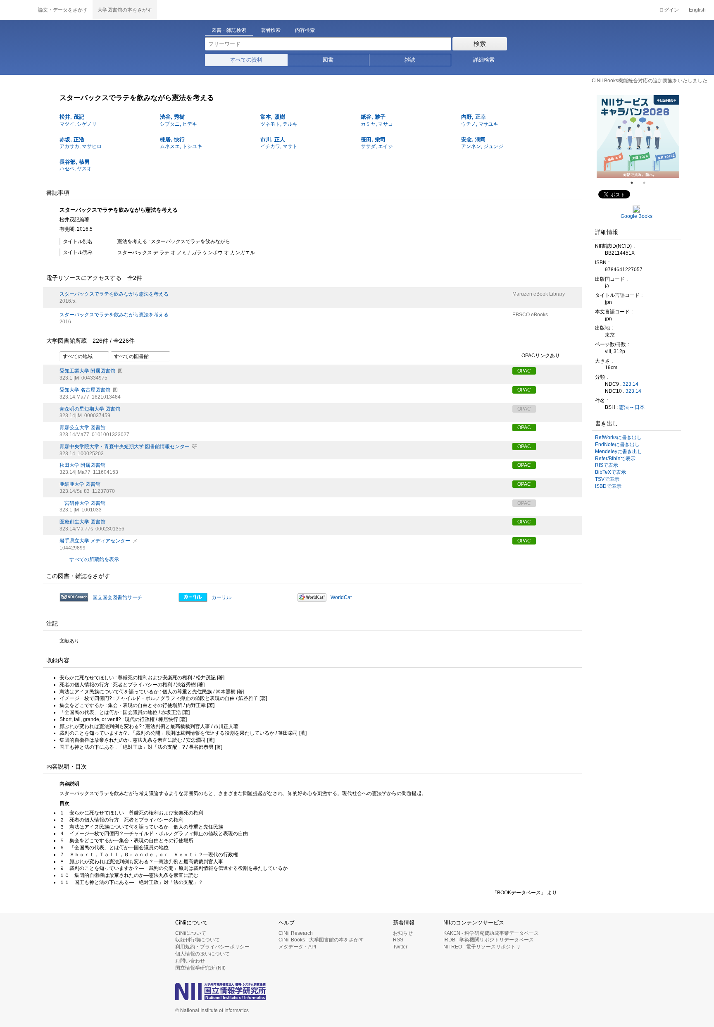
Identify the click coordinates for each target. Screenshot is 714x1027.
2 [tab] (647, 183)
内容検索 (305, 30)
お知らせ (403, 933)
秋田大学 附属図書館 (82, 465)
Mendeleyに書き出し (618, 451)
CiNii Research (295, 933)
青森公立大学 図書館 (82, 427)
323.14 (630, 384)
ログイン (669, 10)
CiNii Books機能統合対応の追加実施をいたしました (649, 81)
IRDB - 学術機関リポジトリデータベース (488, 940)
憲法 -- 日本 (632, 407)
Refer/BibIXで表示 (615, 458)
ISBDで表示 (608, 486)
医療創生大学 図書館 (82, 522)
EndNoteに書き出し (617, 444)
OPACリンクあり (540, 356)
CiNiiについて (190, 933)
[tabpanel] (638, 136)
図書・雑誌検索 (229, 30)
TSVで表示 (607, 479)
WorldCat (341, 597)
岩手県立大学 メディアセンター (95, 541)
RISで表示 (606, 465)
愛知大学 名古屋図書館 (85, 390)
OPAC (524, 371)
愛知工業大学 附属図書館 (87, 371)
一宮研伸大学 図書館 (82, 503)
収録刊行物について (197, 940)
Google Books (636, 216)
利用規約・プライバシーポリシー (212, 947)
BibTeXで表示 (610, 472)
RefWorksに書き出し (618, 437)
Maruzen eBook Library (538, 294)
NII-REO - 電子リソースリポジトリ (482, 947)
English (697, 10)
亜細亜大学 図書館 (80, 484)
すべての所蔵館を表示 (94, 559)
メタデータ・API (297, 947)
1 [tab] (635, 183)
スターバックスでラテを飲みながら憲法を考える (114, 294)
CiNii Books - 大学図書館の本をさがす (321, 940)
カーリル (221, 597)
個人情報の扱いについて (202, 954)
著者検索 (271, 30)
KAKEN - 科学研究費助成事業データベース (491, 933)
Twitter (400, 947)
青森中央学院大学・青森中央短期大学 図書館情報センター (125, 446)
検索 (480, 43)
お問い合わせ (190, 961)
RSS (398, 940)
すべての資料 (246, 60)
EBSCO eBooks (530, 315)
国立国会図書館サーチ (117, 597)
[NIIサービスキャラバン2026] (638, 136)
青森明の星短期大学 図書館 (90, 409)
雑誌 (410, 60)
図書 (328, 60)
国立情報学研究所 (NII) (200, 968)
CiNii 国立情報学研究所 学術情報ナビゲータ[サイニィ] (16, 10)
